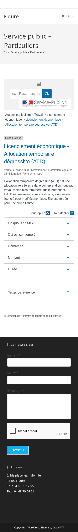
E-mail (13, 355)
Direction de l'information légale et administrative (33, 315)
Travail (39, 114)
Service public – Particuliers (27, 52)
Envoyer (17, 450)
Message (15, 391)
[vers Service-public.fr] (45, 104)
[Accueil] (5, 52)
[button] (39, 223)
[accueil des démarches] (39, 84)
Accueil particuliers (18, 114)
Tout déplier (62, 213)
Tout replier (38, 213)
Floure (11, 16)
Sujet (13, 373)
